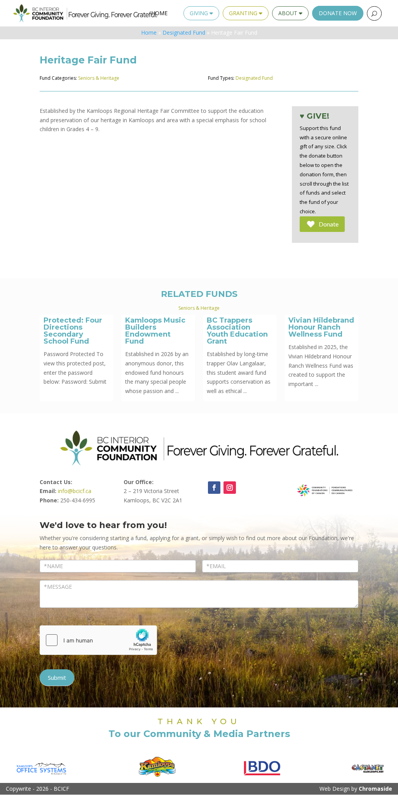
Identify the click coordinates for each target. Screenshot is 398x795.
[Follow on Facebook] (214, 487)
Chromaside (375, 788)
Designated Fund (183, 32)
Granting (244, 13)
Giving (199, 13)
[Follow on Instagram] (229, 487)
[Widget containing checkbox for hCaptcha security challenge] (98, 640)
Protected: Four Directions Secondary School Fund (73, 331)
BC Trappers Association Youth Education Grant (237, 331)
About (288, 13)
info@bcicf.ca (74, 491)
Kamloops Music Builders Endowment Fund (155, 331)
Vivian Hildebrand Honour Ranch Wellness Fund (321, 327)
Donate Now (338, 13)
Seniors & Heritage (98, 78)
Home (159, 13)
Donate (329, 224)
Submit (57, 677)
